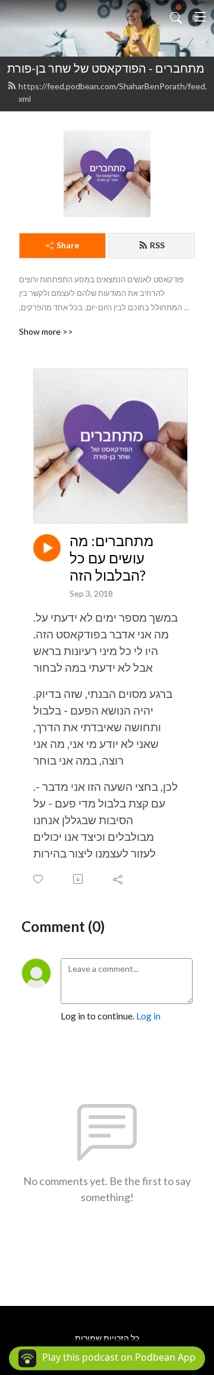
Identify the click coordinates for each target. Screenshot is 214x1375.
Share (67, 245)
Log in (148, 1015)
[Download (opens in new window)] (79, 879)
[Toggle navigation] (200, 16)
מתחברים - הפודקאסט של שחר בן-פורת (105, 68)
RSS (157, 245)
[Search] (176, 17)
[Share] (118, 879)
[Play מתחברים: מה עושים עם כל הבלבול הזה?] (47, 548)
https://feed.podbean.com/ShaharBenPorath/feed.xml (112, 92)
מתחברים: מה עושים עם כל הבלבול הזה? (111, 558)
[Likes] (39, 879)
